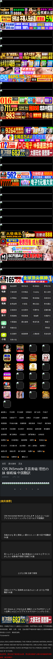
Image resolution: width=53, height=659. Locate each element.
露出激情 (24, 322)
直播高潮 (23, 423)
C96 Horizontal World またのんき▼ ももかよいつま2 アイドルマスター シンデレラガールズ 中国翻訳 (26, 516)
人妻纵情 (36, 334)
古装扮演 (13, 310)
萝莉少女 (47, 286)
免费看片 (43, 446)
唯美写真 (36, 322)
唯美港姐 (36, 298)
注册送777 (13, 418)
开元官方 (4, 446)
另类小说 (13, 339)
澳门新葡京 (13, 434)
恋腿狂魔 (47, 310)
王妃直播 (13, 429)
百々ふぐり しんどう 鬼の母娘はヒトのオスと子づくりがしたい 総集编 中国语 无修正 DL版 (27, 555)
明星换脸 (24, 316)
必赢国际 (45, 418)
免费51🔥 (33, 440)
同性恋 (47, 328)
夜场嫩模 (47, 429)
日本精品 (24, 292)
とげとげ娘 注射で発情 (27, 573)
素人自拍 (47, 292)
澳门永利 (37, 412)
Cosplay (36, 292)
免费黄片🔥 (15, 457)
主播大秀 (4, 429)
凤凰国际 (4, 423)
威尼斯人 (4, 412)
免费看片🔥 (5, 440)
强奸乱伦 (24, 286)
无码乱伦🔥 (43, 440)
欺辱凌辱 (13, 304)
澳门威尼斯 (22, 451)
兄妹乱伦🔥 (5, 457)
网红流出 (36, 304)
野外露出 (47, 304)
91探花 (24, 304)
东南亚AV (47, 298)
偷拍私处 (30, 429)
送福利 (21, 418)
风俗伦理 (47, 334)
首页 (4, 463)
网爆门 (47, 322)
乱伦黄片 (21, 429)
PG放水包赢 (14, 423)
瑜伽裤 (36, 316)
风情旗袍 (13, 316)
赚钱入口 (25, 457)
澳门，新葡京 (32, 446)
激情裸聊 (24, 440)
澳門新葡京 (32, 434)
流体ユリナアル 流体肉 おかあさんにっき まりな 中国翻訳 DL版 (26, 591)
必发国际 (4, 434)
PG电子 (45, 412)
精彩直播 (32, 423)
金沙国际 (23, 446)
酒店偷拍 (48, 423)
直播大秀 (13, 451)
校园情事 (24, 334)
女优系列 (24, 310)
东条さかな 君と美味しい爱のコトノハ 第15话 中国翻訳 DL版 (27, 536)
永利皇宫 (41, 434)
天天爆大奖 (13, 446)
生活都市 (13, 334)
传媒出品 (13, 328)
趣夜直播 (38, 429)
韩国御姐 (24, 298)
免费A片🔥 (41, 451)
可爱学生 (36, 310)
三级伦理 (13, 292)
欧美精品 (36, 286)
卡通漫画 (13, 322)
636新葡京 (15, 440)
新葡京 (28, 418)
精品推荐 (13, 286)
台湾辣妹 (13, 298)
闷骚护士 (47, 316)
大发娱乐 (23, 434)
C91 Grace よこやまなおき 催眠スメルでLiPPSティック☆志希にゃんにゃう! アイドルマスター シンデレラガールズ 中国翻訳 (27, 611)
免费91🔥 (31, 451)
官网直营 (29, 412)
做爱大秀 (4, 451)
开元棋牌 (20, 412)
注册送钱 (4, 418)
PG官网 (12, 412)
